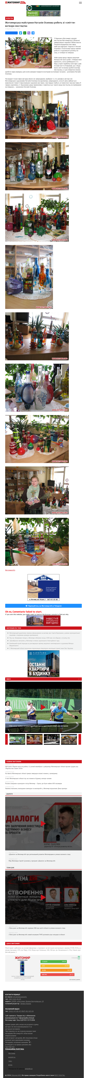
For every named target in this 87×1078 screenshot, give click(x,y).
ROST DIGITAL (59, 1075)
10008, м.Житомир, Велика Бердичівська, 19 (27, 1001)
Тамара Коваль (25, 1003)
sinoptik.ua (28, 1069)
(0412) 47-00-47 (15, 1011)
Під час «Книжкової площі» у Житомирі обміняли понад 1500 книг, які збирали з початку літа (39, 638)
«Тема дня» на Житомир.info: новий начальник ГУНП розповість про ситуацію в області (37, 935)
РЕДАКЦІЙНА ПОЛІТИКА (14, 1049)
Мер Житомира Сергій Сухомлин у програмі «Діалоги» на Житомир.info (32, 861)
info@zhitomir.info (20, 997)
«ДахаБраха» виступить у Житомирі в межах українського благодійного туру (34, 641)
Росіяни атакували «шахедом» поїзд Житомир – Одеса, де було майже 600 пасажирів (33, 783)
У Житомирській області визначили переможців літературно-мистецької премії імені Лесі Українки (41, 648)
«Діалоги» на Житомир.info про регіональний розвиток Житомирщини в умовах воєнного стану (39, 854)
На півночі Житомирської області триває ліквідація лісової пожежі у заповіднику (31, 773)
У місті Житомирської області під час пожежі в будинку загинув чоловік (28, 778)
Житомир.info (10, 570)
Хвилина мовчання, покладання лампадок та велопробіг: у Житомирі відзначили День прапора (36, 788)
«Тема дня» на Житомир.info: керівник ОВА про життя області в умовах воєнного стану (37, 928)
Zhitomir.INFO (16, 1075)
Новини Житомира (13, 762)
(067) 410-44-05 (15, 999)
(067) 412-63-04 (27, 1011)
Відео (8, 679)
